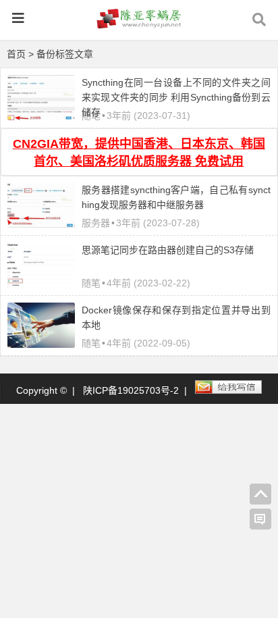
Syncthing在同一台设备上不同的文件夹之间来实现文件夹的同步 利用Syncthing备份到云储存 (176, 97)
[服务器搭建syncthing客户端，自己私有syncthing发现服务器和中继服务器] (41, 223)
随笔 (91, 283)
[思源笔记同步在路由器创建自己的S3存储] (41, 284)
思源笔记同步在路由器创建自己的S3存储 (168, 249)
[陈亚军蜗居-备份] (139, 24)
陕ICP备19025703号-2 (131, 390)
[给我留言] (260, 519)
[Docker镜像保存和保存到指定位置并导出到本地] (41, 344)
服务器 (96, 222)
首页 (16, 54)
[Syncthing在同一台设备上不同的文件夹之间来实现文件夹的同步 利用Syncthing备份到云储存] (41, 116)
